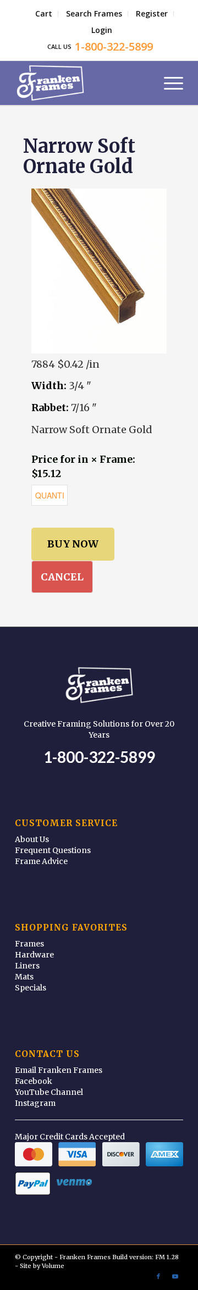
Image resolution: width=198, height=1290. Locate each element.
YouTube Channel (49, 1092)
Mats (24, 977)
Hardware (34, 955)
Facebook (33, 1081)
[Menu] (168, 83)
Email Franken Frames (58, 1070)
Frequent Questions (53, 850)
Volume (53, 1266)
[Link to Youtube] (175, 1276)
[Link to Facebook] (158, 1276)
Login (101, 30)
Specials (30, 988)
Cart (43, 13)
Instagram (35, 1103)
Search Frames (94, 13)
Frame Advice (41, 861)
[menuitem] (44, 13)
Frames (29, 944)
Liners (27, 966)
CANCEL (62, 577)
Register (152, 13)
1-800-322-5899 (99, 757)
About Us (32, 839)
